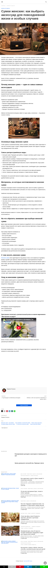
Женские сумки (5, 257)
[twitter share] (2, 411)
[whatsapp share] (12, 411)
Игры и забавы (24, 488)
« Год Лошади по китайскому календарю (11, 397)
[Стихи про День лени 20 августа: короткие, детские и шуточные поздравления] (10, 517)
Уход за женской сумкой (35, 424)
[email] (12, 567)
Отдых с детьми (31, 513)
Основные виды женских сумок (8, 424)
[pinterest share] (7, 411)
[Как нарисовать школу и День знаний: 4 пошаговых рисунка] (10, 478)
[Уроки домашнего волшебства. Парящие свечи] (7, 465)
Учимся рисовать (34, 475)
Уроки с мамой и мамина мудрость (28, 544)
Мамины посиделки (11, 5)
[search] (46, 2)
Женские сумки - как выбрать (7, 422)
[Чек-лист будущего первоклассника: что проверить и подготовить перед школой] (10, 505)
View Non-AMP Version (28, 561)
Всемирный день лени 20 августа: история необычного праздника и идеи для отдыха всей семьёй (32, 532)
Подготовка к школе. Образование (35, 488)
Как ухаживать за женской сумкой (22, 422)
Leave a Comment (24, 405)
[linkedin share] (9, 411)
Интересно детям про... (26, 526)
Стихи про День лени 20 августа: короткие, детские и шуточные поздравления (30, 517)
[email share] (4, 411)
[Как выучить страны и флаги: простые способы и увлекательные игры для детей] (10, 546)
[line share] (14, 411)
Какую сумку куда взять (37, 422)
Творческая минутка (25, 475)
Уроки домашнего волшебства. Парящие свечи (29, 463)
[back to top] (45, 563)
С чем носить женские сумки (22, 424)
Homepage (3, 5)
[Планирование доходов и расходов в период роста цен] (7, 456)
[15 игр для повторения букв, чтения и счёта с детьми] (10, 493)
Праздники (38, 513)
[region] (24, 371)
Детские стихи (24, 513)
